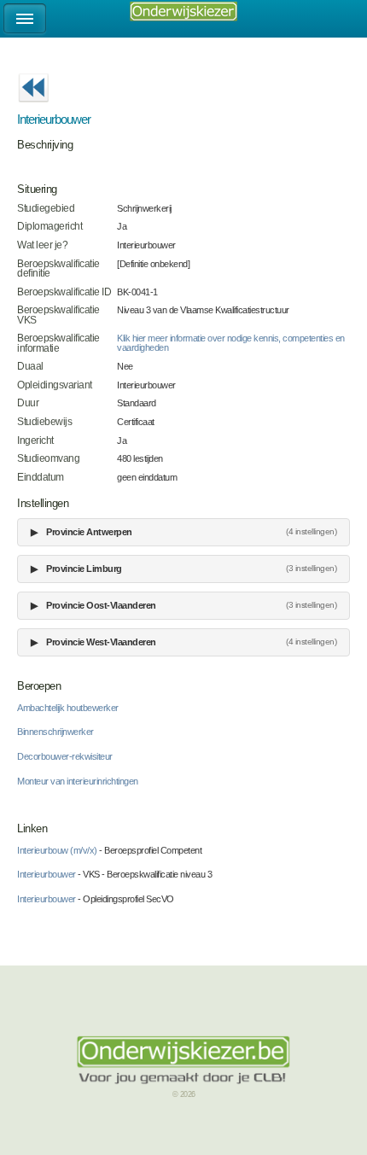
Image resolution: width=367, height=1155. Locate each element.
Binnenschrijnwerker (55, 731)
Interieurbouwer (46, 874)
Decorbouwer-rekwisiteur (65, 756)
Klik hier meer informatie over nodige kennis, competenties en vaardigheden (231, 343)
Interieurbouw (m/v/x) (57, 850)
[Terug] (33, 107)
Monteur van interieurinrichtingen (77, 781)
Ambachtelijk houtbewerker (68, 708)
